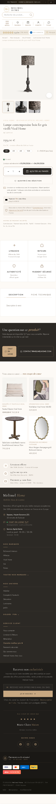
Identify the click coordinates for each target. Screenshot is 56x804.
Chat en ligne (10, 351)
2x (6, 151)
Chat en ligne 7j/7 (19, 522)
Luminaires (7, 603)
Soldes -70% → (11, 614)
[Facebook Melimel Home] (21, 744)
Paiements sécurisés (10, 647)
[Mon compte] (38, 24)
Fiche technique (41, 294)
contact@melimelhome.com (37, 351)
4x (21, 151)
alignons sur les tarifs (16, 210)
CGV (4, 790)
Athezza (6, 555)
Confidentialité (25, 790)
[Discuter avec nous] (49, 24)
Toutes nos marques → (16, 575)
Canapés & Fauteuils (11, 595)
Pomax (5, 568)
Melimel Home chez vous (12, 655)
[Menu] (7, 24)
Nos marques (15, 38)
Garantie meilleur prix (12, 643)
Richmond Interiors (10, 551)
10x (28, 151)
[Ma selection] (17, 24)
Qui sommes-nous (9, 651)
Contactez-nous (38, 207)
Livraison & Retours (10, 634)
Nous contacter (9, 630)
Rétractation (7, 639)
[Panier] (28, 24)
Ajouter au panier (39, 171)
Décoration (7, 599)
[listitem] (8, 107)
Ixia (4, 563)
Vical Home (26, 38)
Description (16, 294)
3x (13, 151)
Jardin (5, 607)
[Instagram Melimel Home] (28, 744)
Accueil (5, 38)
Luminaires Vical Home (41, 38)
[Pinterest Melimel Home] (35, 744)
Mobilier (6, 590)
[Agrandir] (49, 95)
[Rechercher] (31, 15)
